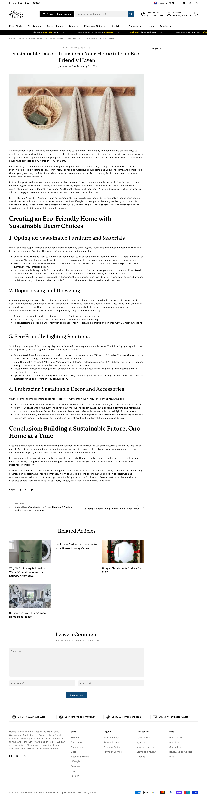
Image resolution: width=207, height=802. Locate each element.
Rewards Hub (15, 3)
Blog (27, 3)
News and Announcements (31, 38)
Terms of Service (113, 751)
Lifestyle (75, 761)
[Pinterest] (26, 490)
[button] (196, 14)
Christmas (76, 742)
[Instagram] (190, 3)
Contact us (175, 747)
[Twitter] (197, 3)
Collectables (77, 747)
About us (174, 742)
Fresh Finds (77, 737)
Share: (12, 489)
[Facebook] (184, 3)
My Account (142, 742)
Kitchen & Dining (80, 756)
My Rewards (143, 737)
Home (12, 38)
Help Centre (175, 737)
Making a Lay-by (145, 747)
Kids (73, 771)
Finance (140, 756)
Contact (36, 3)
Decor (74, 751)
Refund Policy (111, 742)
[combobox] (104, 14)
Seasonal (76, 766)
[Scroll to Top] (201, 776)
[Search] (131, 14)
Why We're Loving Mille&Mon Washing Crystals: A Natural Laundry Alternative (27, 572)
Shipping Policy (112, 747)
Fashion (75, 775)
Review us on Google (180, 751)
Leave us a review (146, 751)
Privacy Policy (111, 737)
